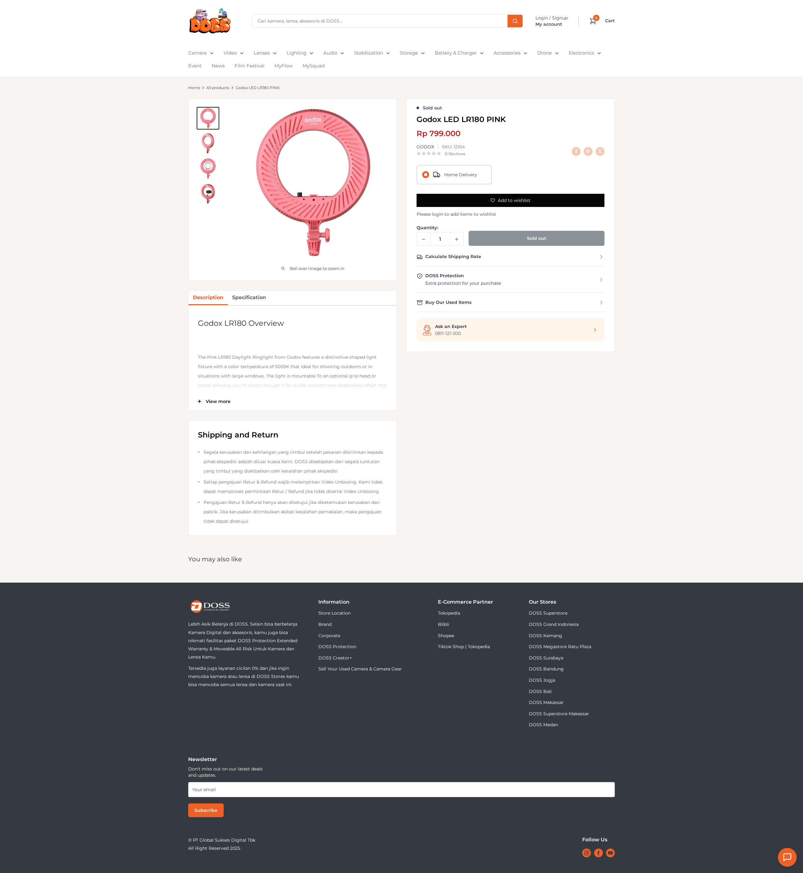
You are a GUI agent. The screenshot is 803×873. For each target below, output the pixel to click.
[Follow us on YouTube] (610, 853)
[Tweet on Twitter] (600, 151)
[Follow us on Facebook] (598, 853)
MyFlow (283, 66)
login (437, 214)
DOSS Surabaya (546, 658)
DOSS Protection (337, 646)
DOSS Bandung (546, 669)
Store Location (334, 613)
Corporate (329, 635)
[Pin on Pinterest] (588, 151)
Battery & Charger (456, 53)
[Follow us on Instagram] (586, 853)
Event (195, 66)
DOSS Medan (543, 725)
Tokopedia (449, 613)
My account (548, 24)
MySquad (314, 66)
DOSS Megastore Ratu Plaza (560, 646)
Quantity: (427, 228)
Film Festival (249, 66)
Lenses (262, 53)
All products (217, 87)
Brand (325, 624)
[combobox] (387, 21)
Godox (425, 147)
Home (194, 87)
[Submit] (515, 21)
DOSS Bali (540, 691)
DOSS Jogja (542, 680)
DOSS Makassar (546, 702)
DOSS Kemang (545, 635)
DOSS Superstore (548, 613)
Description (208, 297)
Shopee (446, 635)
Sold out (536, 238)
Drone (544, 53)
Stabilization (368, 53)
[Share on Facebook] (576, 151)
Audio (330, 53)
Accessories (507, 53)
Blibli (443, 624)
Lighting (296, 53)
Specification (249, 297)
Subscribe (205, 810)
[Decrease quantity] (423, 239)
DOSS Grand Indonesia (554, 624)
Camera (197, 53)
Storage (409, 53)
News (218, 66)
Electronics (581, 53)
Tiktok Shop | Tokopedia (464, 646)
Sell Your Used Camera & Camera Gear (360, 669)
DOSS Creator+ (335, 658)
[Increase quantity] (456, 239)
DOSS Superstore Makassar (559, 714)
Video (230, 53)
